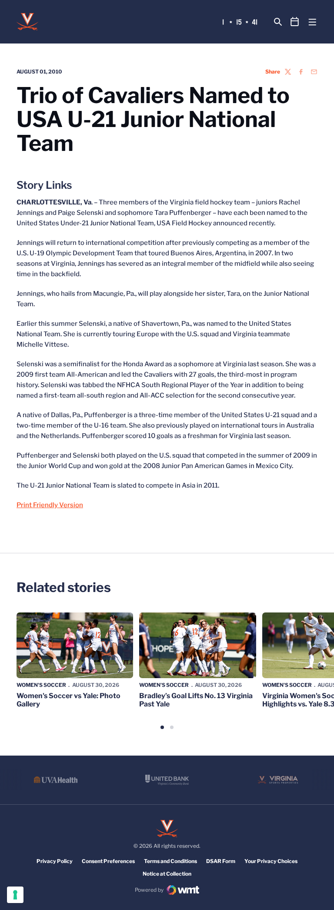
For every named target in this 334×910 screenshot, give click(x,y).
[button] (162, 727)
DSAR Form (220, 861)
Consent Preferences (108, 861)
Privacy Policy (55, 861)
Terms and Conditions (170, 861)
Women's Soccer (41, 685)
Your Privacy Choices (270, 861)
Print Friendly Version (50, 505)
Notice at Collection (167, 873)
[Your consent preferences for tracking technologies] (15, 895)
